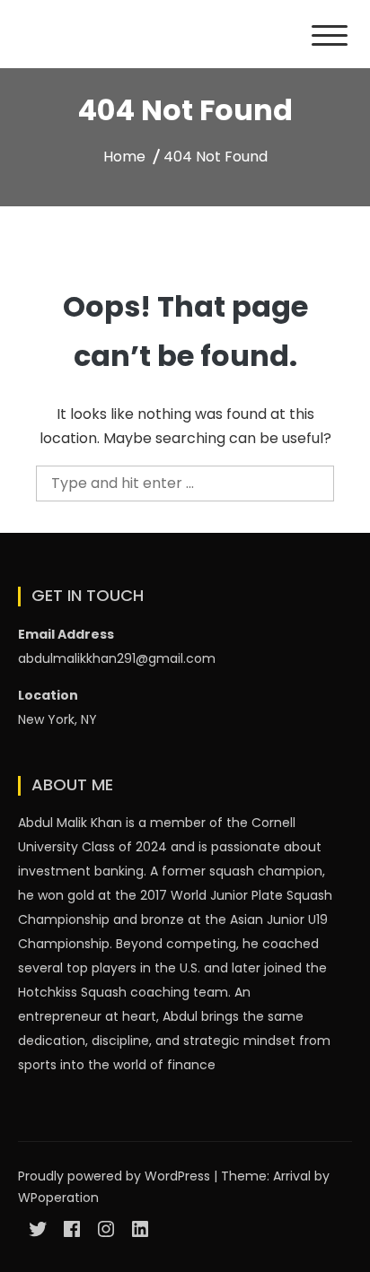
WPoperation (58, 1198)
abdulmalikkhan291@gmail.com (117, 658)
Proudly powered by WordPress (116, 1176)
